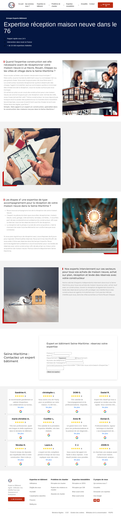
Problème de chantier (56, 5)
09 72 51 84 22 (106, 5)
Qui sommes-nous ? (29, 5)
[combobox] (81, 358)
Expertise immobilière (70, 5)
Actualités (84, 4)
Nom (49, 356)
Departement (53, 358)
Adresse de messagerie (56, 363)
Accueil (20, 4)
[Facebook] (98, 500)
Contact (92, 4)
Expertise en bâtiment (41, 5)
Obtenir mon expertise (53, 372)
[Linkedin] (94, 500)
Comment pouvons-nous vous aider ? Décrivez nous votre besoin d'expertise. (78, 365)
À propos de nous (100, 480)
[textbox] (81, 358)
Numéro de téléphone (56, 360)
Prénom (50, 353)
